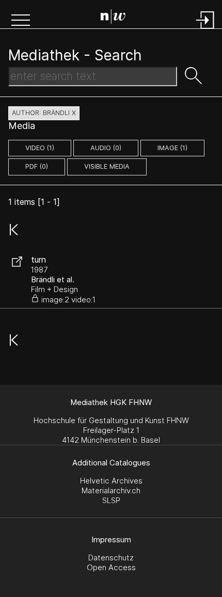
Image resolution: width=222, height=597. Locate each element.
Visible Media (107, 166)
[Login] (205, 30)
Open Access (111, 567)
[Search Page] (113, 18)
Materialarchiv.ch (111, 490)
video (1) (39, 148)
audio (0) (105, 148)
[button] (20, 21)
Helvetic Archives (111, 481)
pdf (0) (36, 166)
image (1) (172, 148)
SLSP (111, 500)
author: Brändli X (44, 113)
